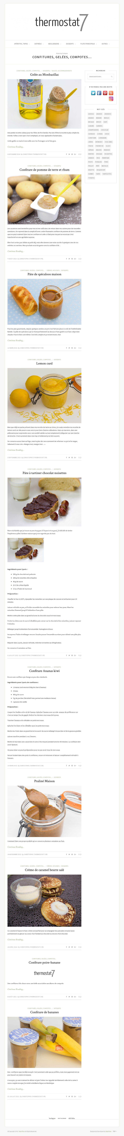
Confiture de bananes (44, 1012)
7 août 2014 (12, 259)
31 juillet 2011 (13, 1096)
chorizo (91, 134)
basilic (106, 118)
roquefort (101, 170)
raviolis (105, 166)
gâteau (91, 150)
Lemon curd (44, 363)
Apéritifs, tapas (21, 44)
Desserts (70, 44)
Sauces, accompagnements (62, 71)
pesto (90, 162)
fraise (90, 146)
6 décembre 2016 (14, 154)
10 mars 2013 (12, 765)
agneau (91, 114)
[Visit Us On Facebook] (99, 93)
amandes (108, 114)
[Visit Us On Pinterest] (105, 93)
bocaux (91, 122)
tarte (98, 174)
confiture (92, 138)
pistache (98, 162)
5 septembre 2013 (14, 457)
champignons (93, 130)
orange (91, 158)
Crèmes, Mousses (53, 270)
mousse (99, 154)
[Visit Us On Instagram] (111, 99)
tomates (91, 178)
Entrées (38, 44)
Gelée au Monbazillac (44, 74)
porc (106, 162)
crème (90, 142)
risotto (91, 170)
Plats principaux (88, 44)
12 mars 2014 (12, 348)
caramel (99, 126)
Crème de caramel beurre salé (44, 870)
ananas (91, 118)
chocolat (104, 130)
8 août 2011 (12, 997)
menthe (91, 154)
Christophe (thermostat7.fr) (34, 154)
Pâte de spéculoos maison (44, 274)
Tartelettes (107, 174)
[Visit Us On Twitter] (93, 93)
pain (98, 158)
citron (99, 134)
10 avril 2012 (12, 947)
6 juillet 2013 (13, 655)
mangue (107, 150)
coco (107, 134)
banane (99, 118)
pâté (97, 166)
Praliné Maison (44, 781)
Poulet (91, 166)
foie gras (108, 142)
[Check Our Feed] (111, 93)
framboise (99, 146)
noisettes (108, 154)
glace (108, 146)
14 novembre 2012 (14, 854)
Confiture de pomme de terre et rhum (44, 169)
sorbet (91, 174)
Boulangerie (53, 44)
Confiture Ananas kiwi (44, 671)
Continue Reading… (16, 146)
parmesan (105, 158)
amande (99, 114)
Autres (105, 44)
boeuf (99, 122)
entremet (99, 142)
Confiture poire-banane (44, 962)
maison (98, 150)
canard (91, 126)
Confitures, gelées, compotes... (29, 71)
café (105, 122)
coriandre (103, 138)
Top (114, 1131)
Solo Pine (21, 1131)
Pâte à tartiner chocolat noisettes (44, 473)
